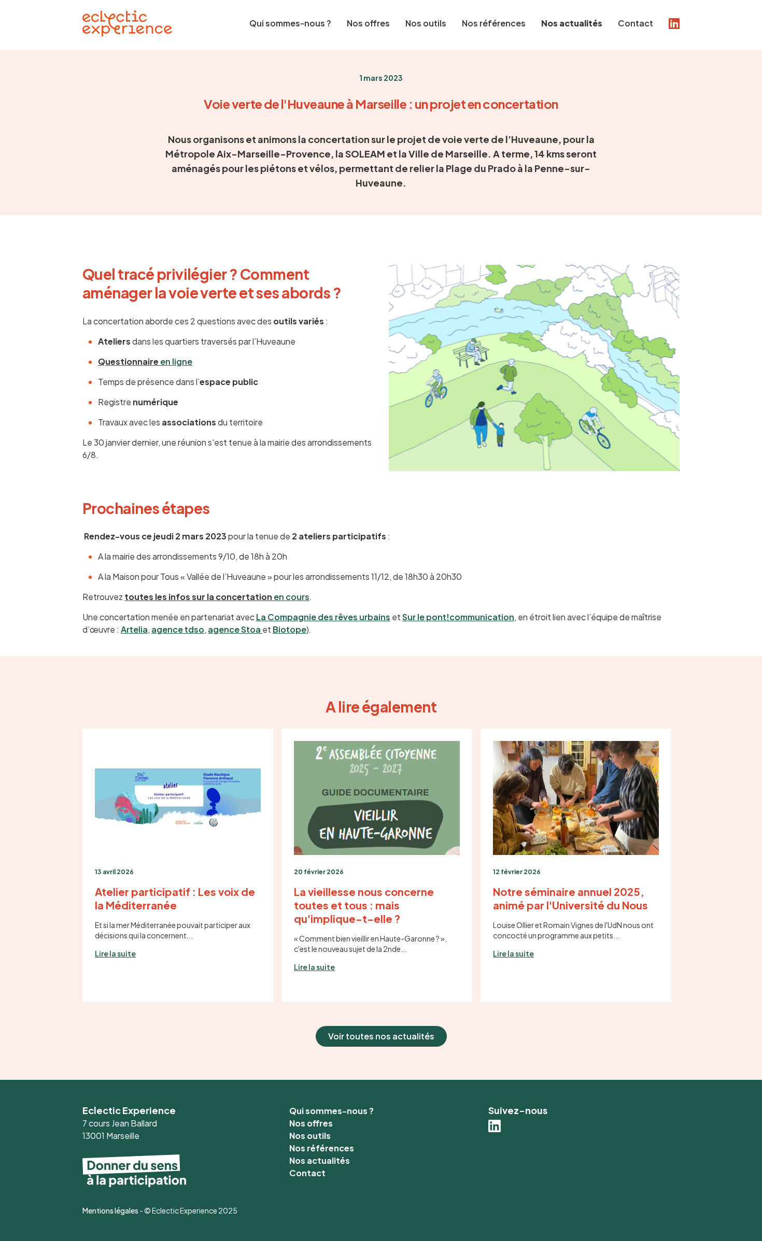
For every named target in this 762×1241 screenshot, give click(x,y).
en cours (216, 596)
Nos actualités (571, 23)
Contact (635, 23)
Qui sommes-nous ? (290, 23)
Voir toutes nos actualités (381, 1036)
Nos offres (368, 23)
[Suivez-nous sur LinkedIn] (494, 1128)
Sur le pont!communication (458, 616)
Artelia (134, 629)
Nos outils (425, 23)
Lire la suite (115, 953)
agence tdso (177, 629)
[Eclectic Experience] (127, 32)
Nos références (494, 23)
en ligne (145, 361)
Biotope (289, 629)
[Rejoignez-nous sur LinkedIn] (674, 20)
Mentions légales (110, 1210)
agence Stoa (235, 629)
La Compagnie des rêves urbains (323, 616)
